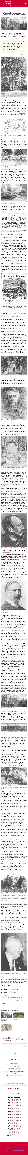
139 (20, 1113)
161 (14, 1105)
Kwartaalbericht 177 (14, 1063)
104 (17, 1126)
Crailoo (12, 105)
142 (12, 1113)
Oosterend (13, 257)
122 (12, 1120)
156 (17, 1107)
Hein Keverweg (9, 179)
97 (14, 1129)
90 (12, 1132)
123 (20, 1119)
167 (20, 1102)
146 (12, 1111)
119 (20, 1120)
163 (20, 1104)
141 (14, 1113)
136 (17, 1114)
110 (12, 1125)
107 (20, 1125)
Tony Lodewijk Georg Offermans (15, 556)
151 (20, 1108)
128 (17, 1117)
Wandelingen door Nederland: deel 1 (6, 1031)
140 (17, 1113)
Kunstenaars (11, 1088)
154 (12, 1108)
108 (17, 1125)
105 (14, 1126)
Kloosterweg (10, 822)
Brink (19, 105)
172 (17, 1101)
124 (17, 1119)
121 (14, 1120)
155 (20, 1107)
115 (20, 1122)
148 (17, 1110)
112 (17, 1123)
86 (12, 1134)
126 (12, 1119)
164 (17, 1104)
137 (14, 1114)
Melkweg (3, 822)
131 (20, 1116)
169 (14, 1102)
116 (17, 1122)
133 (14, 1116)
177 (14, 1099)
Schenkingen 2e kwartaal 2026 (14, 1068)
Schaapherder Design (19, 1150)
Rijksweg (14, 108)
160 (17, 1105)
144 (17, 1111)
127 (20, 1117)
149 (14, 1110)
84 (16, 1134)
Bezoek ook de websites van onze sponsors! (14, 1083)
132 (17, 1116)
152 (17, 1108)
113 (14, 1123)
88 (16, 1132)
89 (14, 1132)
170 (12, 1102)
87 (18, 1132)
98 (12, 1129)
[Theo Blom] (18, 1015)
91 (18, 1131)
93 (14, 1131)
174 (12, 1101)
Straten (11, 1093)
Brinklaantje (17, 754)
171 (20, 1101)
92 (16, 1131)
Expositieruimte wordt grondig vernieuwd (14, 1066)
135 (20, 1114)
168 (17, 1102)
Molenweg (15, 719)
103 (20, 1126)
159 (20, 1105)
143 (20, 1111)
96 (16, 1129)
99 (19, 1128)
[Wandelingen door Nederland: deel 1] (6, 1027)
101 (15, 1128)
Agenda (14, 1053)
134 (12, 1116)
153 (14, 1108)
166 (12, 1104)
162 (12, 1105)
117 (14, 1122)
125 (14, 1119)
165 (14, 1104)
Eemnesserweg (22, 113)
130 (12, 1117)
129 (14, 1117)
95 (18, 1129)
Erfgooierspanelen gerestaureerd (14, 1075)
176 (17, 1099)
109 (14, 1125)
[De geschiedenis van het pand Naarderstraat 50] (6, 1015)
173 (14, 1101)
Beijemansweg (19, 822)
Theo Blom (16, 1019)
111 (20, 1123)
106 (12, 1126)
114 (12, 1123)
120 (17, 1120)
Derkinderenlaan (6, 552)
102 (12, 1128)
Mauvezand (16, 425)
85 (14, 1134)
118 (12, 1122)
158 (12, 1107)
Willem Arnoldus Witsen (20, 473)
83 (18, 1134)
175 (20, 1099)
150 (12, 1110)
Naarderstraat (12, 33)
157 (14, 1107)
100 (17, 1128)
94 (12, 1131)
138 (12, 1114)
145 (14, 1111)
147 (20, 1110)
